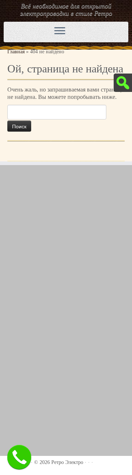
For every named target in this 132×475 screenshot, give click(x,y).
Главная (16, 51)
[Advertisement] (66, 242)
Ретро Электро (67, 462)
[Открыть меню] (59, 31)
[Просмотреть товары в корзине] (103, 30)
